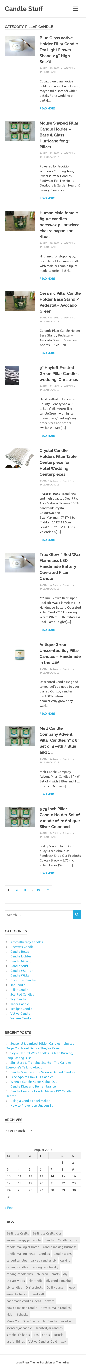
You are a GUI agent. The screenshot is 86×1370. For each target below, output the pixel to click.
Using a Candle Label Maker (30, 1100)
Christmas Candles (23, 980)
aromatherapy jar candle (23, 1240)
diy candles (14, 1287)
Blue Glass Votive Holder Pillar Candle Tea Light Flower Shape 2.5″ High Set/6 (59, 50)
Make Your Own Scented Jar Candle (31, 1321)
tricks (46, 1334)
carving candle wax (19, 1274)
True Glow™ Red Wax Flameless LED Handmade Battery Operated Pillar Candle (60, 566)
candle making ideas (20, 1253)
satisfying (67, 1321)
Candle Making (20, 961)
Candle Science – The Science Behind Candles (42, 1072)
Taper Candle (19, 1004)
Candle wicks (62, 1253)
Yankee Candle (20, 1018)
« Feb (9, 1207)
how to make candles (56, 1307)
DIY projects (34, 1287)
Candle (49, 1240)
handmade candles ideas (23, 1301)
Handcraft (37, 1294)
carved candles (16, 1260)
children (42, 1274)
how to (49, 1301)
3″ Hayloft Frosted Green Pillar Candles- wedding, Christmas (60, 373)
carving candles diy (45, 1267)
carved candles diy (44, 1260)
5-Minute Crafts (17, 1233)
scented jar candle (19, 1328)
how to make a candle (21, 1307)
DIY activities (15, 1280)
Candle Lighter (20, 956)
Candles (44, 1253)
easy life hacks (16, 1294)
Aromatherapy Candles (26, 942)
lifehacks (22, 1314)
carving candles (17, 1267)
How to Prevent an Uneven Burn (33, 1105)
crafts (56, 1274)
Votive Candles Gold (42, 1341)
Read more (47, 108)
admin (68, 68)
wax (63, 1341)
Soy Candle (18, 999)
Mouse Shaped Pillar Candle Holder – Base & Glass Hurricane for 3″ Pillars (59, 135)
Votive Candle (20, 1013)
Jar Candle (17, 985)
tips (36, 1334)
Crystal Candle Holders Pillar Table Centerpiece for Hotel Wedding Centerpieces (58, 462)
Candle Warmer (21, 970)
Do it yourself (56, 1287)
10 (38, 889)
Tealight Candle (21, 1008)
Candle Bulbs (19, 951)
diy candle (35, 1280)
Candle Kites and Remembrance (33, 1086)
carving (65, 1260)
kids (9, 1314)
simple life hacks (18, 1334)
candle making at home (22, 1247)
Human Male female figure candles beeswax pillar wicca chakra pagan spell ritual (59, 225)
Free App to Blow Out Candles (31, 1077)
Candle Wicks (19, 975)
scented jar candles (49, 1328)
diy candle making (59, 1280)
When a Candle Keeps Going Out (33, 1081)
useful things (15, 1341)
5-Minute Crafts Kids (47, 1233)
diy (65, 1274)
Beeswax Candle (22, 946)
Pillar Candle (49, 71)
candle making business (59, 1247)
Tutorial (58, 1334)
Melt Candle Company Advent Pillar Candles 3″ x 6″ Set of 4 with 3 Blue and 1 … (59, 740)
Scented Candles (22, 994)
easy (72, 1287)
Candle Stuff (24, 8)
